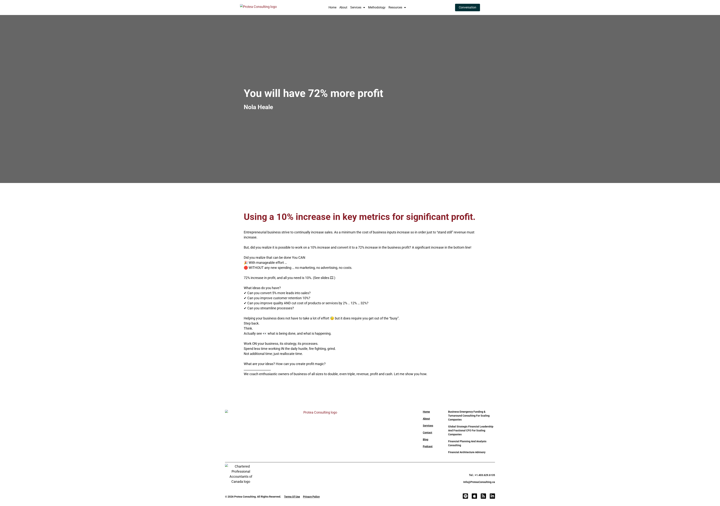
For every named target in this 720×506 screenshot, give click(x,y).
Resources (395, 7)
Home (332, 7)
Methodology (377, 7)
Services (355, 7)
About (343, 7)
